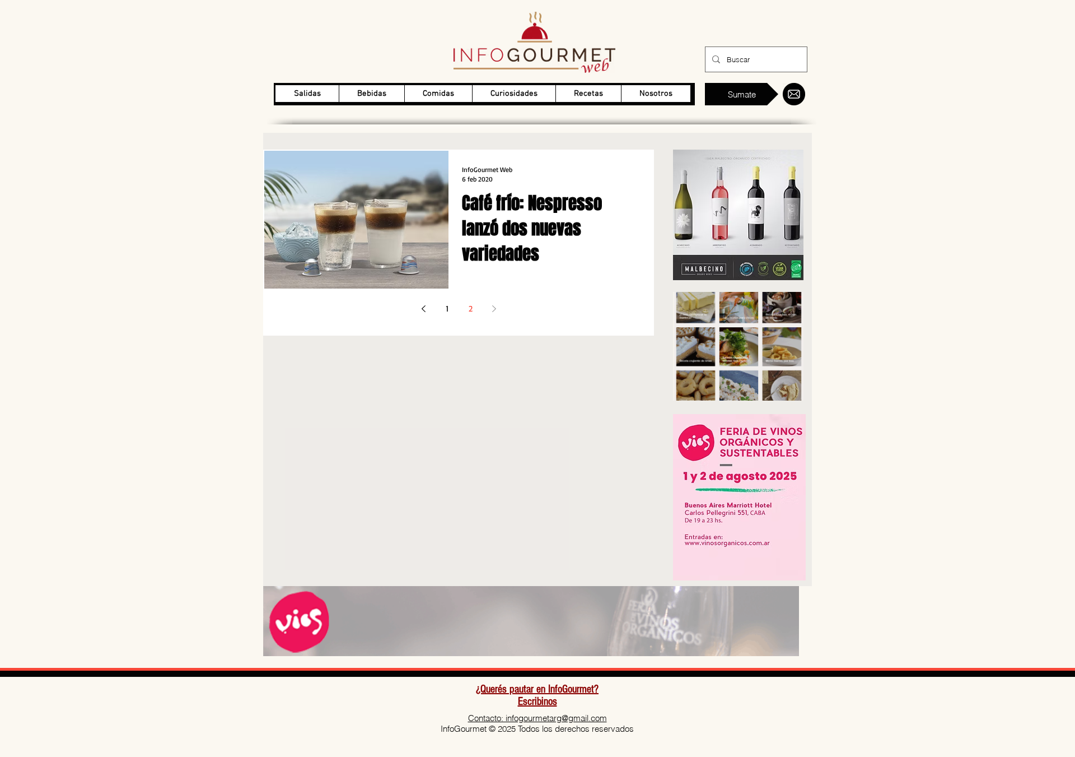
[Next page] (494, 309)
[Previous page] (423, 309)
